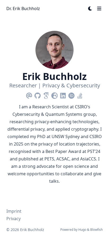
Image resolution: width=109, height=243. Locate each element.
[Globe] (54, 94)
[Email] (29, 94)
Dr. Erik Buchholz (23, 8)
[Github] (37, 94)
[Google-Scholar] (46, 94)
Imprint (13, 211)
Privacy (13, 218)
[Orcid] (71, 94)
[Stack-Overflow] (80, 94)
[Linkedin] (63, 94)
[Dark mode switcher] (90, 8)
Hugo (82, 229)
